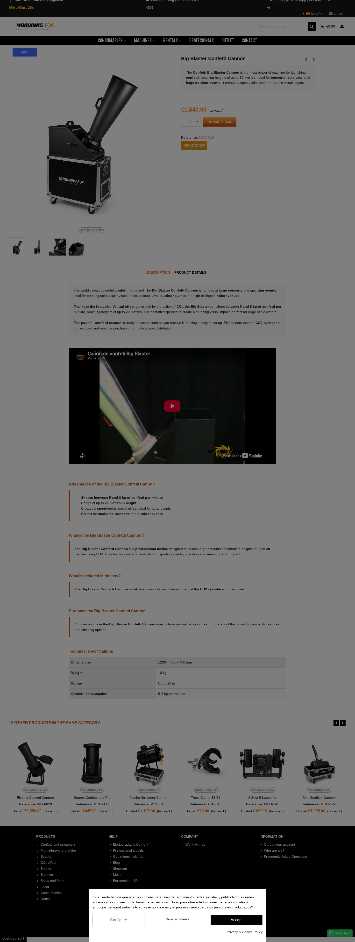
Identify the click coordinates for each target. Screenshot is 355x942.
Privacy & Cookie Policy (245, 932)
